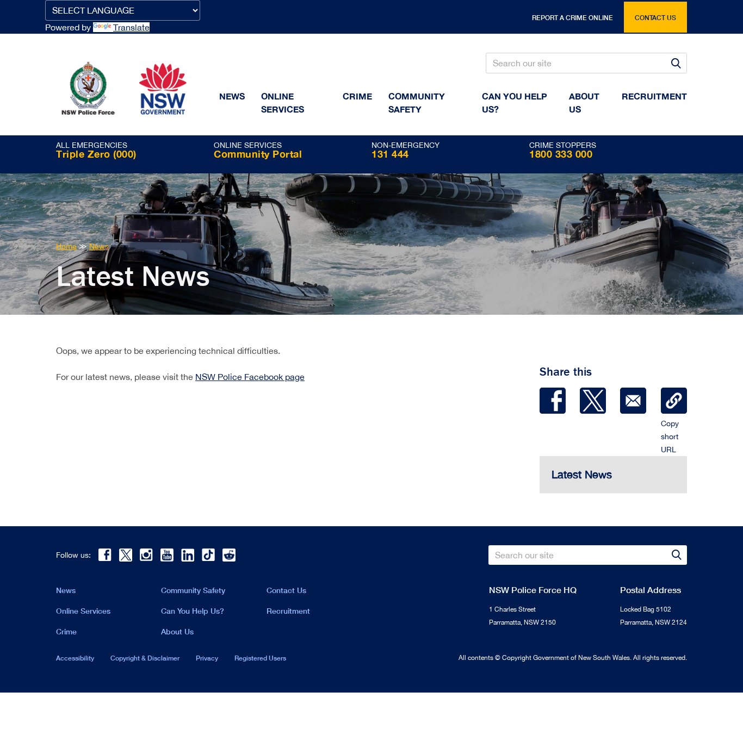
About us (584, 102)
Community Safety (416, 102)
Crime (357, 96)
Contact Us (286, 590)
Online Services (282, 102)
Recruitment (654, 96)
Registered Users (260, 658)
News (232, 96)
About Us (177, 631)
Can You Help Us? (514, 102)
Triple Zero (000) (96, 154)
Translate (131, 27)
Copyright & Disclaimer (144, 658)
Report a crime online (572, 18)
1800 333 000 (560, 154)
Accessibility (75, 658)
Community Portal (258, 154)
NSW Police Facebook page (250, 377)
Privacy (207, 658)
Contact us (655, 18)
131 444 (390, 154)
